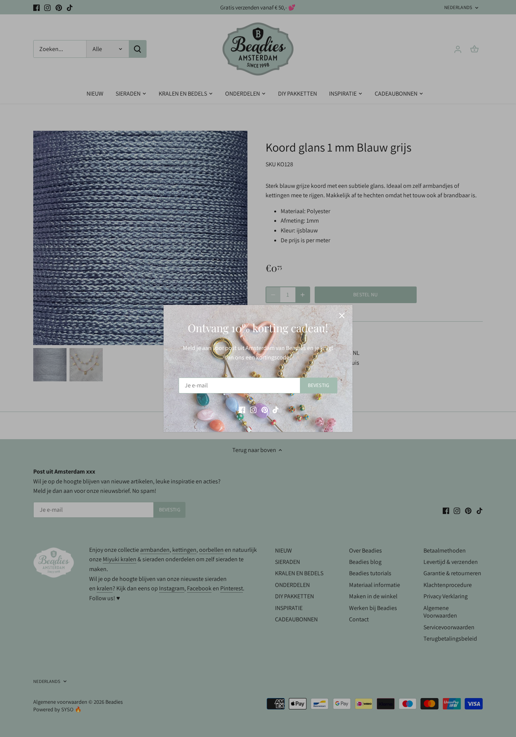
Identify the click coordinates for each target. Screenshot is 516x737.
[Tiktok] (275, 410)
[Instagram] (253, 410)
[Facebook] (242, 410)
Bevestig (318, 385)
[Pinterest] (264, 410)
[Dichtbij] (342, 315)
